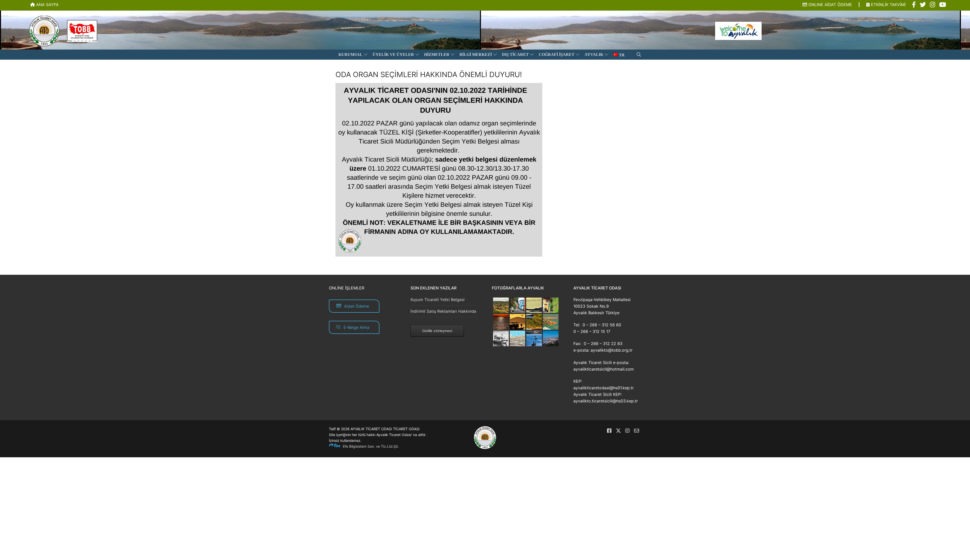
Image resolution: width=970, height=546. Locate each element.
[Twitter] (618, 430)
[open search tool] (639, 54)
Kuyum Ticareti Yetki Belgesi (437, 299)
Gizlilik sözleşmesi (437, 331)
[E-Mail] (636, 430)
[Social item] (914, 5)
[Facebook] (609, 430)
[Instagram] (627, 430)
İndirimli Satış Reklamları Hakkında (443, 311)
